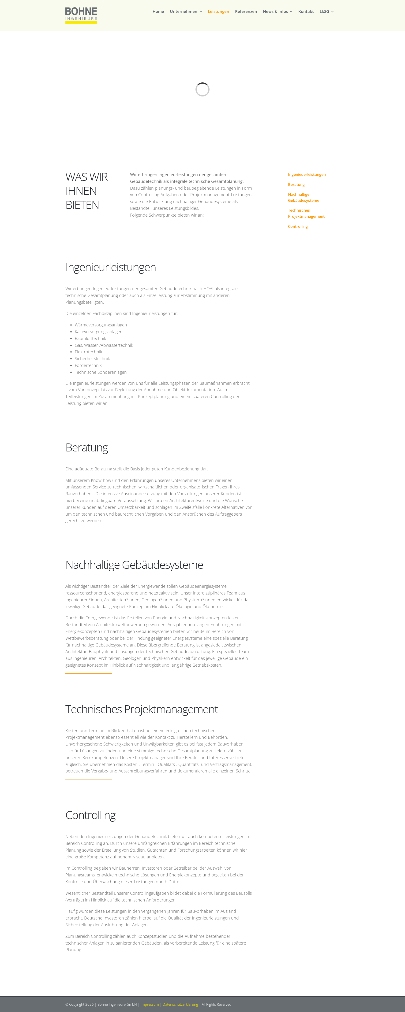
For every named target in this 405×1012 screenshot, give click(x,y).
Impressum (150, 1004)
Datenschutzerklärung (180, 1004)
